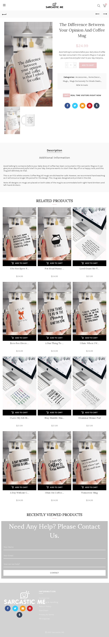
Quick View (33, 209)
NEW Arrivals (82, 85)
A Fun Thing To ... (54, 343)
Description (54, 150)
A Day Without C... (19, 492)
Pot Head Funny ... (54, 268)
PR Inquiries (44, 619)
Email (82, 106)
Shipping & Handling (48, 602)
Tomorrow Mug (89, 492)
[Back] (4, 14)
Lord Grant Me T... (89, 268)
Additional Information (54, 157)
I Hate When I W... (89, 343)
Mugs (65, 81)
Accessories (81, 77)
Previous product (97, 14)
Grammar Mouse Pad (89, 418)
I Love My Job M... (19, 418)
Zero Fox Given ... (19, 343)
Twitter (75, 106)
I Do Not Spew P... (19, 268)
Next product (104, 14)
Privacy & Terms (46, 614)
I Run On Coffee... (54, 492)
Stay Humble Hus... (54, 418)
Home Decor (94, 77)
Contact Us (44, 598)
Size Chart (43, 610)
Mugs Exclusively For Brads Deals (85, 81)
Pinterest (89, 106)
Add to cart (88, 65)
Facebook (67, 106)
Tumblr (96, 106)
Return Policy (45, 606)
